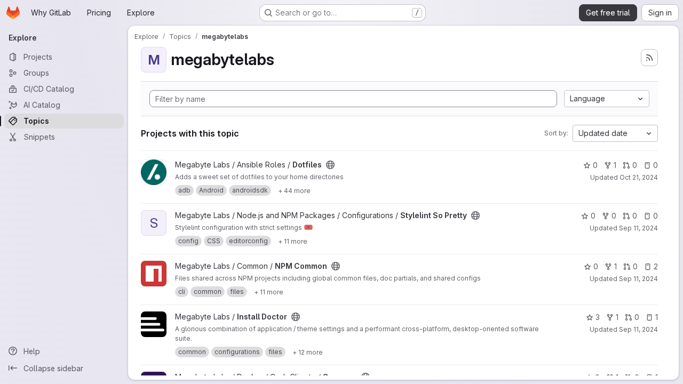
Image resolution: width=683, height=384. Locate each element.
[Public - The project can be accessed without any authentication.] (330, 165)
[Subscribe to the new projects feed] (649, 57)
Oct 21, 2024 (639, 177)
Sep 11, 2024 (638, 228)
